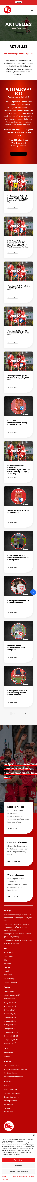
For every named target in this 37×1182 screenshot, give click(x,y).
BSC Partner (9, 1104)
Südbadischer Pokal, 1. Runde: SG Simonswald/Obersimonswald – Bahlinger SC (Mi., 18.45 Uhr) (18, 470)
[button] (34, 1135)
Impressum (31, 1176)
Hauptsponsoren (10, 1089)
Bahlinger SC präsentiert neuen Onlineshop (18, 602)
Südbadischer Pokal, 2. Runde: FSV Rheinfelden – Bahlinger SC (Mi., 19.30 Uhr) (18, 199)
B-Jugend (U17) (10, 1010)
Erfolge (6, 960)
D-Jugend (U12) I (10, 1028)
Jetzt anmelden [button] (18, 154)
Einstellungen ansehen (18, 1171)
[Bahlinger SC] (7, 10)
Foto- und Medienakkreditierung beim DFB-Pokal (17, 423)
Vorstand (7, 963)
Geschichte (8, 956)
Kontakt (7, 1086)
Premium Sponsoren (12, 1093)
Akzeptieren (18, 1160)
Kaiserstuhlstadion (11, 1065)
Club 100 (18, 2)
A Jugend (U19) (10, 1002)
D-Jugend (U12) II (11, 1032)
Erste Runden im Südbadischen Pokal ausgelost (16, 648)
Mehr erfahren (13, 208)
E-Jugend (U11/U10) (11, 1036)
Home (14, 28)
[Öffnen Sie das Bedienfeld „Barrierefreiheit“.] (33, 592)
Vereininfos (8, 952)
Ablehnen (18, 1166)
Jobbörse (8, 971)
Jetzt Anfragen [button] (13, 896)
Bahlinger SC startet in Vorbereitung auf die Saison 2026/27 (17, 692)
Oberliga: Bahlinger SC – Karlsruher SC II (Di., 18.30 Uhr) (18, 333)
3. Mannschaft (9, 999)
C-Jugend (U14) (10, 1021)
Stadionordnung (10, 1073)
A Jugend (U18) (10, 1006)
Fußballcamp (9, 978)
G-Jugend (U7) (10, 1043)
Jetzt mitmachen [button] (14, 861)
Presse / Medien (10, 982)
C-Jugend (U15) (10, 1017)
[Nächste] (32, 714)
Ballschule (8, 975)
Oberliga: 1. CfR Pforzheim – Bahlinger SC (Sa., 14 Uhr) (18, 288)
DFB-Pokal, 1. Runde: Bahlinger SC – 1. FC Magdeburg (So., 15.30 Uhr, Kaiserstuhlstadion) (18, 244)
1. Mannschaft (9, 991)
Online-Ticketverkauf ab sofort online (18, 512)
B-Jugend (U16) (10, 1014)
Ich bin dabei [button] (12, 828)
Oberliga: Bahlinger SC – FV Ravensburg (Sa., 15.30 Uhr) (18, 378)
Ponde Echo (8, 1052)
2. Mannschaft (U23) (12, 995)
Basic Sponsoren (10, 1101)
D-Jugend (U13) (10, 1025)
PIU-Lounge (8, 1112)
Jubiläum (7, 1056)
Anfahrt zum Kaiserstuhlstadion (16, 1069)
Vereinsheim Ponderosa (13, 1076)
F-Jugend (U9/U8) (11, 1040)
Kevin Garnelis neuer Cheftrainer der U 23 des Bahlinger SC (17, 558)
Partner (7, 1108)
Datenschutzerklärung (20, 1176)
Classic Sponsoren (11, 1097)
